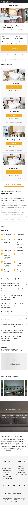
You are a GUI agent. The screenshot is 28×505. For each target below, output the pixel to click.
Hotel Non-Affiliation (7, 478)
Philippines (20, 350)
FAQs (7, 466)
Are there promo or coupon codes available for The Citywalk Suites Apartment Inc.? (11, 338)
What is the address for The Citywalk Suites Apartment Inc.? (10, 284)
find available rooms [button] (14, 185)
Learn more (3, 60)
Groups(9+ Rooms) (15, 55)
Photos (3, 55)
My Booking (21, 466)
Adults (12, 42)
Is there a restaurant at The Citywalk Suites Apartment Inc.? (10, 319)
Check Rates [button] (14, 87)
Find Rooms (14, 48)
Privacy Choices (19, 474)
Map (8, 55)
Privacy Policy (7, 472)
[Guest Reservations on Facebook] (3, 485)
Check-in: (4, 36)
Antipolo (12, 350)
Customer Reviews (6, 468)
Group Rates (21, 468)
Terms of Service (7, 470)
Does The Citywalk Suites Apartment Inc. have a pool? (12, 313)
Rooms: (4, 42)
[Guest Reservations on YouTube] (24, 485)
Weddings (24, 55)
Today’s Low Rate (14, 90)
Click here (8, 450)
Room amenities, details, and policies (14, 94)
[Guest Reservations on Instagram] (14, 485)
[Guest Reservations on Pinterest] (19, 485)
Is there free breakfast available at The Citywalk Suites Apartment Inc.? (12, 325)
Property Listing (7, 476)
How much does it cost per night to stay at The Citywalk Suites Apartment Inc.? (12, 298)
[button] (1, 15)
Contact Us (21, 464)
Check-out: (17, 36)
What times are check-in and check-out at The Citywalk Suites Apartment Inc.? (12, 306)
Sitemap (7, 474)
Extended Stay (21, 472)
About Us (7, 464)
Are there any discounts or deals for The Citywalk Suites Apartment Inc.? (12, 331)
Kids (20, 42)
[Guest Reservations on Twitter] (8, 485)
